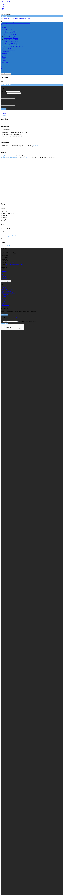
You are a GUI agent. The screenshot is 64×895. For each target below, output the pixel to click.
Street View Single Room (11, 38)
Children (3, 102)
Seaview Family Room (10, 36)
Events (4, 55)
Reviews (4, 53)
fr (2, 9)
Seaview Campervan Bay (11, 43)
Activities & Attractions (8, 50)
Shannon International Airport (9, 157)
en (3, 6)
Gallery (4, 57)
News (3, 58)
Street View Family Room (11, 41)
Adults (2, 95)
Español (4, 274)
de (3, 4)
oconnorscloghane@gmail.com (10, 236)
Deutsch (4, 271)
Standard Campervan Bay (11, 45)
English (4, 273)
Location (4, 60)
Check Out (4, 93)
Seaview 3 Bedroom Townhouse (13, 46)
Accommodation (7, 29)
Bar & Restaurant (7, 48)
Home (4, 27)
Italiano (4, 278)
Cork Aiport (24, 157)
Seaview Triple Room (10, 34)
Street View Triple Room (11, 40)
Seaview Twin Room (9, 33)
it (2, 11)
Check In (3, 91)
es (3, 8)
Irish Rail (35, 146)
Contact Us (5, 62)
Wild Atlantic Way (7, 52)
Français (4, 276)
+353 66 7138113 (5, 1)
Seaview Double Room (10, 31)
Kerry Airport (5, 156)
